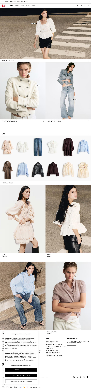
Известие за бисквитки (53, 352)
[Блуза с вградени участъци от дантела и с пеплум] (22, 147)
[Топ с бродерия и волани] (83, 169)
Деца (22, 5)
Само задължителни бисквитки (21, 375)
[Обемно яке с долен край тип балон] (38, 169)
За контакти (49, 348)
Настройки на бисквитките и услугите (21, 381)
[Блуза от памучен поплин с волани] (83, 147)
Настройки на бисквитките (54, 355)
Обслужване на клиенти (53, 341)
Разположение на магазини (54, 344)
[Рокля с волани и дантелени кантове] (7, 147)
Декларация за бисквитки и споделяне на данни (21, 365)
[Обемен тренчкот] (7, 169)
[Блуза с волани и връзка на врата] (68, 169)
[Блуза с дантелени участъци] (22, 169)
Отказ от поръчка (51, 354)
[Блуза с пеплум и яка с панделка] (53, 147)
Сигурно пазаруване (52, 350)
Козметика (35, 5)
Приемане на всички (21, 369)
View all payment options (35, 387)
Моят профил (50, 343)
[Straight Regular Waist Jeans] (38, 147)
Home (27, 5)
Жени (11, 5)
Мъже (17, 5)
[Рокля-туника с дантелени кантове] (68, 147)
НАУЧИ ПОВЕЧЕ (71, 345)
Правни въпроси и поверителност (56, 346)
